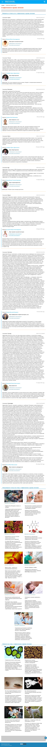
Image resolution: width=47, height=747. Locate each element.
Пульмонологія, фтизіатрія (30, 503)
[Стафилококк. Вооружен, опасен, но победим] (13, 496)
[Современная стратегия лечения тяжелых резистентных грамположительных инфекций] (13, 527)
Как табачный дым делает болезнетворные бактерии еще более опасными (33, 692)
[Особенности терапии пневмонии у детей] (33, 587)
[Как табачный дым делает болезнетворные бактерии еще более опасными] (33, 683)
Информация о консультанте (15, 43)
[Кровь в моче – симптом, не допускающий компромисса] (13, 558)
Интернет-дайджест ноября (31, 567)
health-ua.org (10, 2)
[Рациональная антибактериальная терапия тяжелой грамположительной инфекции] (13, 587)
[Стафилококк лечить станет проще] (13, 652)
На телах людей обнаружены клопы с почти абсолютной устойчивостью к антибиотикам (13, 692)
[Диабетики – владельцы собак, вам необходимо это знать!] (33, 712)
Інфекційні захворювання (10, 503)
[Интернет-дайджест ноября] (33, 558)
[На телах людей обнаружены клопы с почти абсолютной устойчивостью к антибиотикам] (13, 683)
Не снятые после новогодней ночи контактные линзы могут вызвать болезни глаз (12, 721)
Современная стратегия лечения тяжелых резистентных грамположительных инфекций (12, 538)
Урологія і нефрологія (9, 564)
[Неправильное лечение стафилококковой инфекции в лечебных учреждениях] (33, 652)
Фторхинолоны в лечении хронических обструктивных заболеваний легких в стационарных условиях (33, 507)
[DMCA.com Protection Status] (23, 744)
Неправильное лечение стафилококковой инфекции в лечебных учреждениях (31, 661)
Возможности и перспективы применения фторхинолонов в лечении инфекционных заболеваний (33, 538)
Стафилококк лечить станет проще (12, 660)
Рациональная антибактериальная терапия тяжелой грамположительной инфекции (13, 598)
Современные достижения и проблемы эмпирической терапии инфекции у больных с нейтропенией (23, 629)
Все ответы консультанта (14, 45)
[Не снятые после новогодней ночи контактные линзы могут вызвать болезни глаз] (13, 712)
